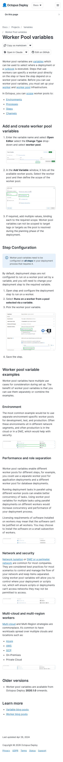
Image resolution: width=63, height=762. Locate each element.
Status (32, 750)
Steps (9, 108)
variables (38, 61)
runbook (9, 68)
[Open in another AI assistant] (26, 52)
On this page (11, 14)
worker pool (23, 87)
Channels (11, 113)
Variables (28, 27)
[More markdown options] (30, 45)
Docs (4, 27)
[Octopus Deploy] (15, 5)
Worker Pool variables (16, 32)
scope (29, 93)
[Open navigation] (55, 5)
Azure (9, 641)
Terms (24, 750)
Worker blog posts (17, 714)
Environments (14, 99)
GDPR (15, 750)
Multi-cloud (9, 623)
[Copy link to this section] (22, 131)
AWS (8, 645)
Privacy (6, 750)
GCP (8, 650)
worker (6, 87)
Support (42, 750)
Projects (15, 27)
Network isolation (12, 559)
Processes (12, 104)
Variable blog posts (17, 709)
